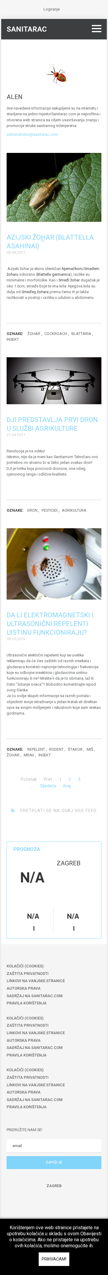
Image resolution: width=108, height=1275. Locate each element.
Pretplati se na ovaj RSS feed (58, 810)
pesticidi (50, 510)
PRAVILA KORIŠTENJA (26, 1003)
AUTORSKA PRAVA (23, 988)
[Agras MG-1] (54, 380)
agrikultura (74, 510)
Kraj (67, 786)
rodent (56, 749)
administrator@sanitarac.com (32, 134)
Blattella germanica (53, 274)
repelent (36, 749)
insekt (13, 339)
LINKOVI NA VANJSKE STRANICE (36, 981)
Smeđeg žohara (35, 292)
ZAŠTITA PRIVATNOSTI (28, 973)
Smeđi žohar (69, 280)
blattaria (81, 333)
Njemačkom (72, 268)
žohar (33, 333)
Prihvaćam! (54, 1259)
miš (90, 749)
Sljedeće (48, 786)
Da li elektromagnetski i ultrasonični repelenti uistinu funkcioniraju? (50, 623)
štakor (75, 749)
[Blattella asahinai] (54, 187)
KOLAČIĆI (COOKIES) (25, 966)
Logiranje (52, 9)
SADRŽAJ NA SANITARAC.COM (34, 996)
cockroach (55, 333)
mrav (29, 755)
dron (32, 510)
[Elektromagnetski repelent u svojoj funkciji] (54, 564)
